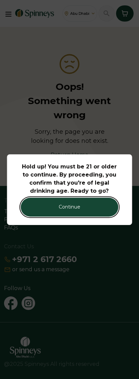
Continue (69, 207)
